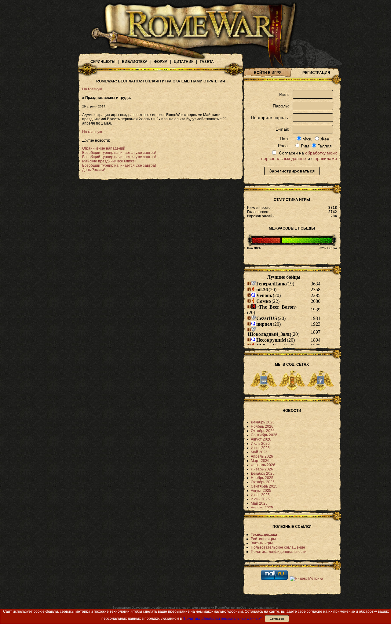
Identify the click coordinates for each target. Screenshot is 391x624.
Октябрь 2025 (263, 482)
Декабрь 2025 (263, 473)
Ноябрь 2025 (262, 478)
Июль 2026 (260, 443)
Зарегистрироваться (292, 171)
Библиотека (135, 62)
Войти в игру (267, 73)
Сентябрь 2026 (264, 435)
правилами (326, 158)
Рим (305, 145)
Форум (160, 62)
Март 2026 (260, 461)
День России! (93, 170)
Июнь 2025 (260, 499)
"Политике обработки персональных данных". (222, 618)
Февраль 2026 (263, 465)
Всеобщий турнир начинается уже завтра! (119, 153)
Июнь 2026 (260, 448)
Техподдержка (264, 534)
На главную (92, 89)
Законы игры (262, 543)
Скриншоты (102, 62)
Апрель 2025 (262, 508)
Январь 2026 (262, 469)
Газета (207, 62)
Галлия (324, 145)
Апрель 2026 (262, 456)
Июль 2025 (260, 495)
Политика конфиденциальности (278, 552)
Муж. (307, 138)
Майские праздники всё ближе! (109, 161)
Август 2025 (261, 490)
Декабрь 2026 (263, 422)
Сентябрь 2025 (264, 486)
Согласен (277, 618)
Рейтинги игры (263, 539)
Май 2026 (259, 452)
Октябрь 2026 (263, 431)
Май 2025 (259, 503)
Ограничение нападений (103, 148)
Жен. (325, 138)
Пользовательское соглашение (278, 547)
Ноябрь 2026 (262, 426)
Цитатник (183, 62)
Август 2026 (261, 439)
